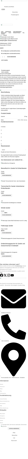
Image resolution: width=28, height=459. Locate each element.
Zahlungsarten (3, 393)
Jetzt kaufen (4, 60)
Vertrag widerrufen (14, 428)
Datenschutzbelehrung (4, 401)
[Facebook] (1, 275)
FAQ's (1, 388)
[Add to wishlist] (2, 241)
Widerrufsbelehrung (4, 408)
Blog (1, 391)
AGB (1, 272)
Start (1, 35)
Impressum (2, 386)
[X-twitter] (5, 275)
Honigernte (2, 415)
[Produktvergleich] (2, 259)
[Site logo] (14, 2)
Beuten (1, 422)
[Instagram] (8, 275)
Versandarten (3, 403)
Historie (1, 384)
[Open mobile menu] (14, 22)
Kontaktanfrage (18, 266)
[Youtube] (12, 275)
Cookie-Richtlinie (3, 398)
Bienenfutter (2, 413)
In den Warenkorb (11, 56)
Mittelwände (2, 418)
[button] (6, 256)
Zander (5, 35)
